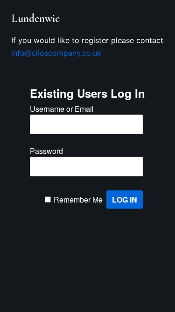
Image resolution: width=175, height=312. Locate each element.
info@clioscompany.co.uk (56, 53)
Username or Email (62, 108)
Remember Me (78, 199)
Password (46, 150)
